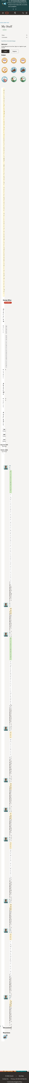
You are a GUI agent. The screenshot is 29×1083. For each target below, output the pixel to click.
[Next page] (3, 1026)
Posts (14, 35)
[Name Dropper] (4, 79)
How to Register (14, 16)
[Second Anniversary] (14, 60)
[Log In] (26, 13)
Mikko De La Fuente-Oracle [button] (11, 1015)
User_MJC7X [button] (11, 593)
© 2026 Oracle (9, 1076)
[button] (6, 467)
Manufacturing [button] (10, 953)
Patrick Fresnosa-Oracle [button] (11, 623)
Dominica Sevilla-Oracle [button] (11, 828)
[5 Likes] (14, 70)
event (23, 5)
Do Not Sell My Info (21, 1079)
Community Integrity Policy (14, 1082)
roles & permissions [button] (10, 674)
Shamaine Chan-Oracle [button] (11, 769)
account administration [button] (10, 696)
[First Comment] (14, 79)
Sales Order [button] (10, 860)
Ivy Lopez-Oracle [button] (11, 986)
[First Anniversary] (4, 60)
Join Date (4, 446)
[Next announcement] (16, 9)
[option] (6, 329)
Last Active (4, 451)
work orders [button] (10, 969)
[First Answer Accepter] (4, 70)
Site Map (21, 1076)
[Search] (23, 13)
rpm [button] (10, 740)
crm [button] (10, 662)
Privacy (13, 1079)
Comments (14, 37)
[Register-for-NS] (15, 13)
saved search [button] (10, 751)
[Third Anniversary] (23, 60)
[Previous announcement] (13, 9)
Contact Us (5, 1079)
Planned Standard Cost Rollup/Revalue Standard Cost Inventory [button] (10, 542)
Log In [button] (5, 51)
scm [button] (10, 496)
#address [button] (10, 874)
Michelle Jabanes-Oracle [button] (11, 717)
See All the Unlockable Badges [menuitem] (8, 41)
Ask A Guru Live (21, 3)
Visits (4, 436)
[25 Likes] (23, 70)
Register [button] (15, 51)
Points (4, 441)
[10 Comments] (23, 79)
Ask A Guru (9, 597)
